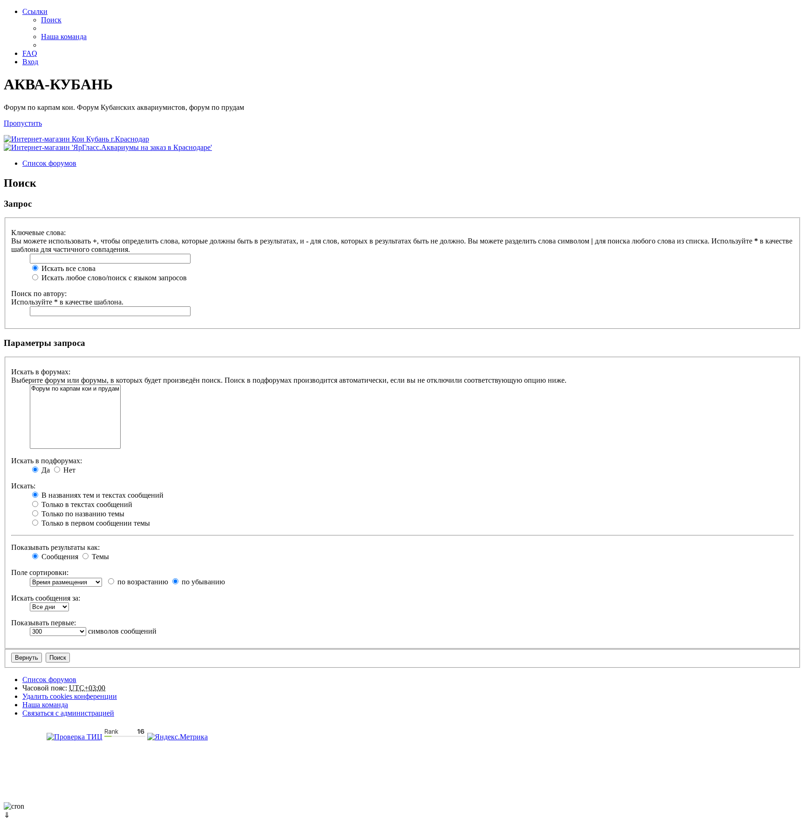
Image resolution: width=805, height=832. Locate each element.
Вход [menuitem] (30, 62)
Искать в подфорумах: (46, 461)
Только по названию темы (82, 514)
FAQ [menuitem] (29, 53)
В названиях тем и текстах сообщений (102, 495)
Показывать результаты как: (55, 547)
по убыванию (202, 582)
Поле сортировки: (39, 572)
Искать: (23, 486)
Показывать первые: (43, 623)
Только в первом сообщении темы (95, 523)
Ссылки (35, 11)
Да (45, 470)
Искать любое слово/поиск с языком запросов (113, 278)
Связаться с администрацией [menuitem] (68, 713)
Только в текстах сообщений (86, 504)
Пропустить (23, 123)
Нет (68, 470)
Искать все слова (68, 268)
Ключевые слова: (38, 233)
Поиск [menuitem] (51, 20)
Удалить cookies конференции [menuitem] (69, 696)
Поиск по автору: (39, 294)
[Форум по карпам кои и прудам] (75, 389)
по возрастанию (142, 582)
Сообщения (59, 557)
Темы (99, 557)
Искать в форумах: (40, 372)
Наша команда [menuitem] (64, 37)
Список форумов (49, 679)
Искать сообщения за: (45, 598)
